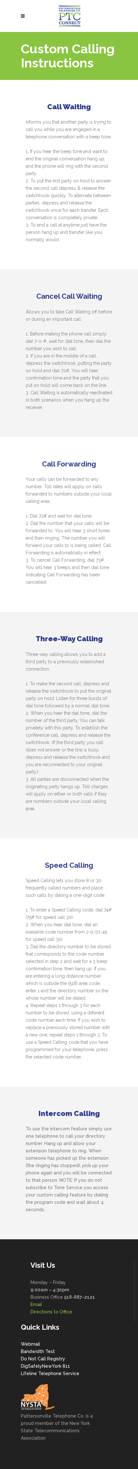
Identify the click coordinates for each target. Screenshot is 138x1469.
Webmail (30, 1344)
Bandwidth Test (38, 1351)
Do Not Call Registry (43, 1358)
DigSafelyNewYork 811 (45, 1366)
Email (36, 1304)
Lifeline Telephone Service (50, 1373)
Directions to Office (51, 1311)
